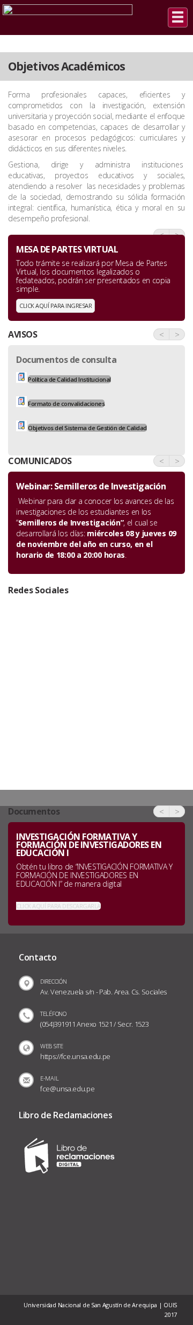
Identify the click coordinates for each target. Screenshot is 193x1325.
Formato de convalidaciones (66, 403)
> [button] (177, 334)
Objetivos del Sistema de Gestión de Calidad (87, 428)
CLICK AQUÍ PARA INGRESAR (55, 306)
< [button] (161, 334)
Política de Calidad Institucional (69, 379)
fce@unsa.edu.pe (67, 1088)
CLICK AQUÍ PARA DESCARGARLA (58, 906)
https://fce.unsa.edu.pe (75, 1056)
